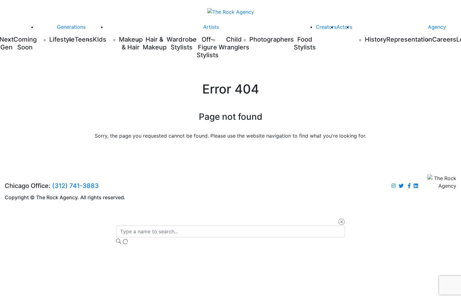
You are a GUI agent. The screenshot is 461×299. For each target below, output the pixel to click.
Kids (99, 39)
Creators (326, 27)
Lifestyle (62, 39)
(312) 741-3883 (75, 186)
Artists (211, 27)
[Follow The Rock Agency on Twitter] (401, 186)
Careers (444, 39)
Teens (84, 39)
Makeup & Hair (131, 43)
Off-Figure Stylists (208, 47)
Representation (409, 39)
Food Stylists (305, 43)
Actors (344, 27)
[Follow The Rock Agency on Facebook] (409, 186)
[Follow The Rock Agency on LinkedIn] (416, 186)
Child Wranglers (234, 43)
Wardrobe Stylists (182, 43)
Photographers (271, 39)
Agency (437, 27)
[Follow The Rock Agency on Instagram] (393, 186)
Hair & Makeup (155, 43)
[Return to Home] (230, 12)
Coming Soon (25, 43)
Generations (71, 27)
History (375, 39)
